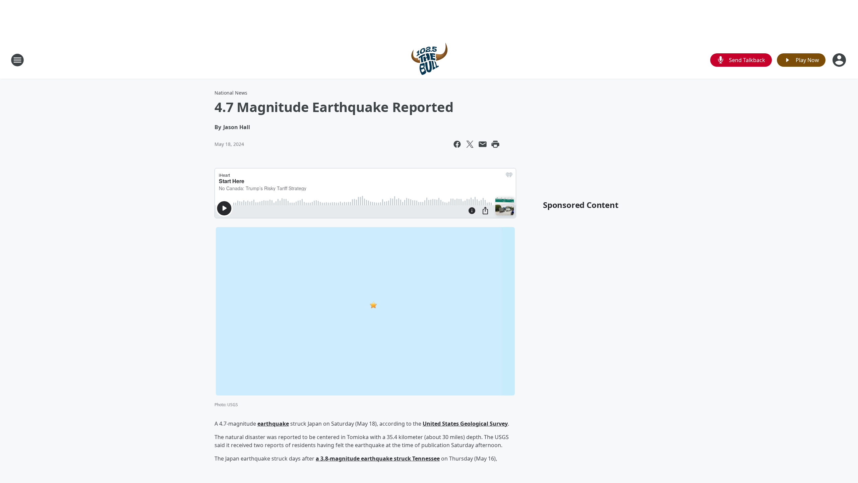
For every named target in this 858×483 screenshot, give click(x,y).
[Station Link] (429, 59)
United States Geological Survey (465, 423)
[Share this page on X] (470, 144)
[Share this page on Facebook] (457, 144)
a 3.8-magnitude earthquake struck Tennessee (378, 458)
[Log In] (840, 60)
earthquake (273, 423)
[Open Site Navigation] (17, 60)
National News (230, 93)
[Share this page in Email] (482, 144)
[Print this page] (495, 144)
